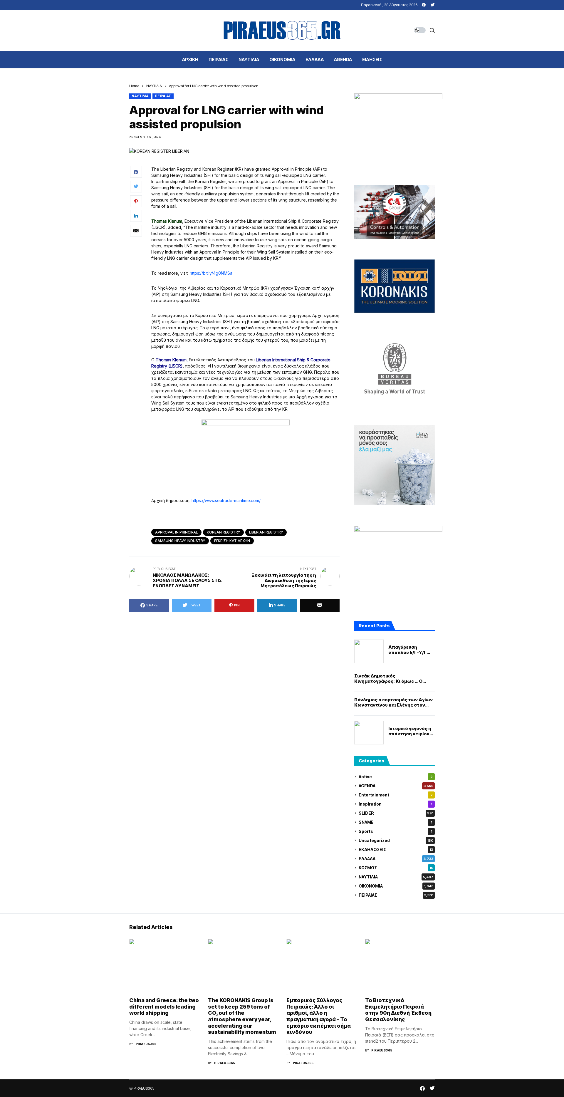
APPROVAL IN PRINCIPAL (176, 532)
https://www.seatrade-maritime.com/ (226, 500)
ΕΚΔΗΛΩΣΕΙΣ (396, 849)
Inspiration (395, 803)
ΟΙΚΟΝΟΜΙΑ (396, 885)
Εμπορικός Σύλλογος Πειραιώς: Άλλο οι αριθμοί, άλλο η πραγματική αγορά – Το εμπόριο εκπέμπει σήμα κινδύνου (318, 1016)
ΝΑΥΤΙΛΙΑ (154, 85)
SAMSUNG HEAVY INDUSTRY (180, 541)
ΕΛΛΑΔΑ (396, 858)
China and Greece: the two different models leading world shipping (164, 1006)
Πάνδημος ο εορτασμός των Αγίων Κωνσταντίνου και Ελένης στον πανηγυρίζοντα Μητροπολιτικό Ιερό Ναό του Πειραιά (393, 702)
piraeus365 (146, 1044)
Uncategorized (396, 840)
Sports (395, 831)
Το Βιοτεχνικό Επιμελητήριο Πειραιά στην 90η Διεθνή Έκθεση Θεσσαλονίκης (398, 1009)
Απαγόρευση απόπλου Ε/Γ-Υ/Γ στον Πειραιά (407, 650)
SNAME (395, 822)
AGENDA (396, 785)
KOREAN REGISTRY (223, 532)
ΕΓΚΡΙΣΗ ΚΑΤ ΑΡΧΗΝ (232, 541)
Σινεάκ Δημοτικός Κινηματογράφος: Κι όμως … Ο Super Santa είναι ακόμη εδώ (388, 678)
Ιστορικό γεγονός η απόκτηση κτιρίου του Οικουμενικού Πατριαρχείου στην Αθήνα (410, 731)
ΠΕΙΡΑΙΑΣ (163, 96)
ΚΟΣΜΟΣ (396, 867)
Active (395, 776)
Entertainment (395, 794)
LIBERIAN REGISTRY (266, 532)
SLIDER (396, 813)
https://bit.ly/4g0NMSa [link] (211, 273)
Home (134, 85)
